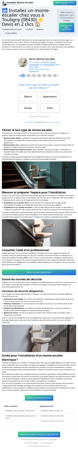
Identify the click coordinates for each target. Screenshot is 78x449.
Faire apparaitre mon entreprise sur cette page (40, 439)
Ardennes (40, 29)
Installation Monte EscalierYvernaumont (20, 411)
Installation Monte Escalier (12, 29)
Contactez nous (48, 443)
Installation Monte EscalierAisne (52, 416)
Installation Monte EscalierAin (52, 411)
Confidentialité (30, 122)
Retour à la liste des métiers (39, 117)
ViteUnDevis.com (46, 122)
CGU (25, 122)
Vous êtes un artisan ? (55, 122)
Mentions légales (32, 443)
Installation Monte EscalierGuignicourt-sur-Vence (21, 417)
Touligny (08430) (11, 33)
